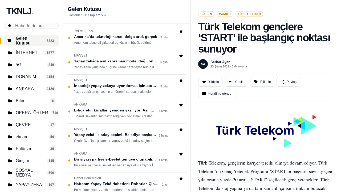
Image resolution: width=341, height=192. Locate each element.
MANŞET (225, 14)
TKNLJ (19, 11)
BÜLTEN (206, 14)
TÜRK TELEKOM (249, 14)
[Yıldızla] (181, 32)
